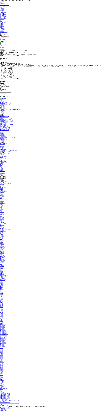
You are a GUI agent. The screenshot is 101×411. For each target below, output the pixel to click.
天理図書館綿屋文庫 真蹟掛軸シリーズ (8, 119)
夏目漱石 (2, 253)
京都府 (1, 358)
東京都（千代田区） (4, 324)
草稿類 (1, 282)
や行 (1, 263)
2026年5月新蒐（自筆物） (5, 396)
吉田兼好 (2, 217)
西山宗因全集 (3, 141)
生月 (1, 288)
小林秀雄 (2, 240)
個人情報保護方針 (3, 403)
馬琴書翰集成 (3, 138)
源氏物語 (2, 213)
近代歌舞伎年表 (3, 143)
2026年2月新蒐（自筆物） (5, 393)
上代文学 (2, 380)
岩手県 (1, 315)
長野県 (1, 349)
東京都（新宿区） (3, 327)
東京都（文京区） (3, 328)
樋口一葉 (2, 255)
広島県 (1, 365)
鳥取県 (1, 362)
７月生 (1, 294)
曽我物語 (2, 219)
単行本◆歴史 (3, 15)
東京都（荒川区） (3, 342)
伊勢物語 (2, 212)
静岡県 (1, 354)
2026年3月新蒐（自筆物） (5, 394)
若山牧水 (2, 267)
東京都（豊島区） (3, 337)
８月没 (1, 308)
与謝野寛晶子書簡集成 (4, 139)
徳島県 (1, 367)
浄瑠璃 (1, 271)
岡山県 (1, 364)
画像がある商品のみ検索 (6, 36)
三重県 (1, 356)
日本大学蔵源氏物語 (4, 123)
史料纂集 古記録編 (4, 132)
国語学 (1, 24)
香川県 (1, 368)
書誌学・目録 (3, 22)
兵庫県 (1, 360)
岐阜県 (1, 353)
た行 (1, 245)
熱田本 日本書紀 (3, 131)
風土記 (1, 210)
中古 (1, 211)
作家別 (1, 232)
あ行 (1, 233)
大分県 (1, 375)
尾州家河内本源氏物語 (4, 129)
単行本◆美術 (3, 18)
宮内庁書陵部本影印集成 (5, 127)
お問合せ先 (2, 107)
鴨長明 (1, 216)
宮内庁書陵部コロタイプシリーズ (7, 124)
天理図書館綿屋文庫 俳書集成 (6, 118)
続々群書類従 (3, 136)
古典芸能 (2, 27)
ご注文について (3, 3)
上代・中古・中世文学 (4, 153)
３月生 (1, 291)
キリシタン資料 (3, 195)
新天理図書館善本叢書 (4, 130)
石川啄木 (2, 236)
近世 (1, 167)
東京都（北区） (3, 340)
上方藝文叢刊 (3, 125)
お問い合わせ (3, 404)
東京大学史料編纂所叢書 (5, 128)
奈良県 (1, 361)
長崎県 (1, 373)
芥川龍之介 (2, 235)
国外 (1, 378)
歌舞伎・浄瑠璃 (3, 158)
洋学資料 (2, 196)
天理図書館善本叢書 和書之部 (6, 120)
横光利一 (2, 264)
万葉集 (1, 206)
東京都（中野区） (3, 336)
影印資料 (2, 8)
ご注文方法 (2, 100)
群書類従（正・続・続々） (5, 183)
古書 (1, 21)
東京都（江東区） (3, 344)
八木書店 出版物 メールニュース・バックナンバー (10, 400)
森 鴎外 (2, 262)
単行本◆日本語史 (3, 17)
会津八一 (2, 234)
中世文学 (2, 382)
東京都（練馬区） (3, 338)
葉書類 (1, 284)
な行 (1, 250)
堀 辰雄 (2, 257)
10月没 (1, 309)
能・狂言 (2, 159)
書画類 (1, 285)
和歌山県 (2, 362)
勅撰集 (1, 205)
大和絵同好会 (3, 276)
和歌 (1, 204)
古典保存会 (2, 277)
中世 (1, 166)
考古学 (1, 164)
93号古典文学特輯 (3, 391)
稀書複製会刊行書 (3, 275)
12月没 (1, 311)
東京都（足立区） (3, 341)
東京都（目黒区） (3, 333)
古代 (1, 165)
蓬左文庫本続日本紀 (4, 126)
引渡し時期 (2, 106)
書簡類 (1, 283)
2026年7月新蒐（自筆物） (5, 398)
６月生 (1, 294)
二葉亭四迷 (2, 256)
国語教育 (2, 201)
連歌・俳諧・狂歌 (3, 388)
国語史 (1, 193)
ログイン (2, 4)
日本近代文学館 (3, 181)
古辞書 (1, 194)
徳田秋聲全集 (3, 147)
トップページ (3, 37)
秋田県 (1, 317)
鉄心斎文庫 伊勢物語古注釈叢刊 (7, 117)
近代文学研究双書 (3, 156)
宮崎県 (1, 376)
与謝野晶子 (2, 265)
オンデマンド (3, 39)
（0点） (4, 5)
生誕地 (1, 312)
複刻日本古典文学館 (4, 279)
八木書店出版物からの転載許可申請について (9, 403)
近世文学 (2, 154)
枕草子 (1, 213)
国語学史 (2, 192)
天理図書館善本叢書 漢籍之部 (6, 121)
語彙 (1, 198)
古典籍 (1, 30)
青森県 (1, 314)
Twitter (1, 111)
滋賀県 (1, 357)
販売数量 (2, 105)
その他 (1, 157)
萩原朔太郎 (2, 254)
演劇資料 (2, 10)
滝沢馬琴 (2, 224)
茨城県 (1, 320)
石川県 (1, 351)
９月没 (1, 308)
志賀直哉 (2, 243)
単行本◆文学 (3, 13)
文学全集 (2, 11)
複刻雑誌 (2, 228)
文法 (1, 197)
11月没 (1, 310)
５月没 (1, 305)
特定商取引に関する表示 (5, 104)
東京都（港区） (3, 326)
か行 (1, 239)
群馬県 (1, 322)
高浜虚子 (2, 246)
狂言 (1, 270)
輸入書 (1, 163)
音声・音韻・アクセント (5, 199)
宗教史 (1, 170)
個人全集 (2, 230)
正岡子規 (2, 259)
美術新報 (2, 182)
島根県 (1, 363)
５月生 (1, 293)
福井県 (1, 352)
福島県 (1, 319)
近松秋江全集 (3, 148)
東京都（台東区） (3, 329)
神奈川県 (2, 347)
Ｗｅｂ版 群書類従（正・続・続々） (7, 137)
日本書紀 (2, 209)
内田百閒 (2, 238)
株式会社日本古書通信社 (5, 408)
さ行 (1, 241)
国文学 (1, 25)
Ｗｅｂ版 (2, 19)
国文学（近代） (3, 26)
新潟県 (1, 349)
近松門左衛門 (3, 223)
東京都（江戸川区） (4, 345)
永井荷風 (2, 251)
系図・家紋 (2, 171)
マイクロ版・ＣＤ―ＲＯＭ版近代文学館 (8, 150)
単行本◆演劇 (3, 14)
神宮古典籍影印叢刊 (4, 122)
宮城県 (1, 316)
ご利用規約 (2, 401)
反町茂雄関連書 (3, 173)
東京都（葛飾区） (3, 343)
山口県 (1, 366)
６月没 (1, 306)
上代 (1, 207)
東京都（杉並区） (3, 335)
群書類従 (2, 134)
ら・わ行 (2, 266)
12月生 (1, 299)
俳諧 (1, 226)
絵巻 (1, 383)
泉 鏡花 (2, 237)
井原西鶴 (2, 222)
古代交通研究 (3, 161)
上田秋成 (2, 225)
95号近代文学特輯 (3, 392)
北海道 (1, 313)
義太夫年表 (2, 144)
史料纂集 (2, 184)
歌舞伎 (1, 272)
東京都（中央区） (3, 325)
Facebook (2, 112)
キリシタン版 (3, 177)
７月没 (1, 307)
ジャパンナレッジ (3, 409)
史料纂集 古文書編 (4, 133)
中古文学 (2, 381)
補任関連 (2, 169)
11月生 (1, 298)
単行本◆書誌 (3, 16)
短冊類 (1, 287)
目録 (1, 174)
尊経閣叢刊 (2, 278)
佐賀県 (1, 372)
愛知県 (1, 355)
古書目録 (2, 31)
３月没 (1, 303)
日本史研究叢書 (3, 162)
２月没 (1, 302)
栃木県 (1, 321)
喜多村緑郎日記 (3, 145)
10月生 (1, 297)
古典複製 (2, 28)
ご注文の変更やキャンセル (5, 103)
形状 (1, 281)
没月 (1, 300)
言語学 (1, 23)
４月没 (1, 304)
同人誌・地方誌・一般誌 (5, 229)
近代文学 (2, 155)
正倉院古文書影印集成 (4, 116)
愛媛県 (1, 369)
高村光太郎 (2, 247)
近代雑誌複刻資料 (3, 12)
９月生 (1, 296)
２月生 (1, 290)
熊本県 (1, 374)
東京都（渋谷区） (3, 335)
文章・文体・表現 (3, 199)
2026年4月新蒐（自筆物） (5, 395)
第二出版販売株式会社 (4, 407)
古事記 (1, 208)
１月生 (1, 289)
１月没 (1, 301)
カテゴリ (2, 1)
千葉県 (1, 323)
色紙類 (1, 286)
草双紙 (1, 385)
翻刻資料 (2, 9)
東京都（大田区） (3, 332)
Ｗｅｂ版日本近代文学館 (5, 151)
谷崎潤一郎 (2, 249)
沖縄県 (1, 377)
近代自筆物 (2, 29)
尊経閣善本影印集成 (4, 117)
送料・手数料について (4, 102)
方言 (1, 200)
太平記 (1, 220)
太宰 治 (2, 248)
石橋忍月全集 (3, 146)
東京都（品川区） (3, 331)
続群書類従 (2, 49)
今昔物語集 (2, 214)
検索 (1, 2)
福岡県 (1, 371)
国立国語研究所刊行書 (4, 191)
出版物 (1, 7)
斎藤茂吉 (2, 242)
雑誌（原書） (3, 227)
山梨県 (1, 348)
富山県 (1, 350)
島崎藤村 (2, 244)
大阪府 (1, 359)
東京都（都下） (3, 346)
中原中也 (2, 252)
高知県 (1, 370)
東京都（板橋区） (3, 339)
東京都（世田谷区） (4, 334)
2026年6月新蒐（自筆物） (5, 397)
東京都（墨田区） (3, 330)
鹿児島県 (2, 376)
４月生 (1, 292)
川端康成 (2, 240)
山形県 (1, 318)
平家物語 (2, 218)
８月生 (1, 295)
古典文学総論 (3, 203)
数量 (1, 55)
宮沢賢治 (2, 261)
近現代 (1, 168)
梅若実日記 (2, 140)
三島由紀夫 (2, 260)
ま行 (1, 258)
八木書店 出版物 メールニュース (7, 399)
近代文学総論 (3, 231)
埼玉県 (1, 322)
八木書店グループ (3, 405)
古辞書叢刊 (2, 280)
